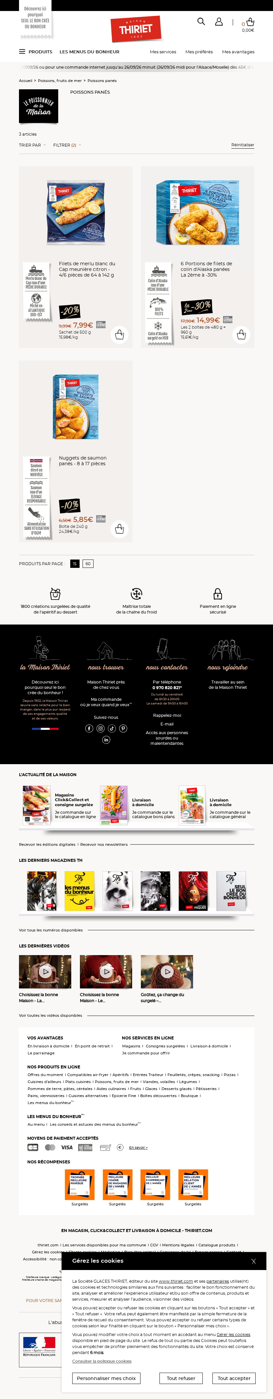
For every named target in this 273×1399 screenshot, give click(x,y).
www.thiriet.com (176, 1281)
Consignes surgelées (165, 1046)
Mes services (163, 51)
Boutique (189, 1095)
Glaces (151, 1088)
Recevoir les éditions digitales (47, 844)
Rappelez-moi (167, 715)
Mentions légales (178, 1245)
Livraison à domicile (209, 1046)
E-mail (166, 723)
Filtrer (64, 145)
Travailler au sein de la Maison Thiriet (228, 685)
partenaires (217, 1281)
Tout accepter (234, 1378)
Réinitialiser (242, 144)
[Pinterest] (123, 728)
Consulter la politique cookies (102, 1361)
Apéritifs (121, 1074)
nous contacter (167, 668)
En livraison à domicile (49, 1046)
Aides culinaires (111, 1088)
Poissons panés (102, 80)
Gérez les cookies (48, 1252)
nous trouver (106, 668)
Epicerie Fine (124, 1095)
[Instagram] (101, 728)
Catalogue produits (216, 1245)
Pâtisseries (206, 1088)
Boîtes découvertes (158, 1095)
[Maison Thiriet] (136, 29)
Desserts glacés (176, 1088)
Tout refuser (181, 1378)
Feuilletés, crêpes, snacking (193, 1074)
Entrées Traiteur (148, 1074)
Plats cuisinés (78, 1081)
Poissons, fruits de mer (60, 80)
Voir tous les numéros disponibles (51, 930)
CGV (154, 1245)
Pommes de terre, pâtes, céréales (60, 1088)
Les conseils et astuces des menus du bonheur (95, 1124)
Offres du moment (45, 1074)
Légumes (188, 1081)
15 (75, 563)
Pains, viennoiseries (46, 1095)
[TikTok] (112, 728)
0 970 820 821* (167, 687)
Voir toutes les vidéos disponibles (50, 1015)
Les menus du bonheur (90, 51)
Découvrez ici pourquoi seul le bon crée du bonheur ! (45, 687)
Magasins (131, 1046)
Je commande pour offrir (146, 1053)
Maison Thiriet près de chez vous (106, 685)
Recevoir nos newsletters (104, 844)
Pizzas (230, 1074)
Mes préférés (199, 51)
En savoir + (138, 1147)
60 (88, 563)
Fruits (135, 1088)
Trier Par (30, 145)
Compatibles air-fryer (88, 1074)
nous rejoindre (228, 668)
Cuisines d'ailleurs (44, 1081)
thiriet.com (48, 1245)
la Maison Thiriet (45, 668)
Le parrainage (41, 1053)
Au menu (36, 1124)
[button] (219, 23)
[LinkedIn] (106, 739)
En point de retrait (92, 1046)
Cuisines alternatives (88, 1095)
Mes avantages (238, 51)
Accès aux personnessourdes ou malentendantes (167, 738)
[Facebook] (89, 728)
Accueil (25, 80)
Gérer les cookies (233, 1334)
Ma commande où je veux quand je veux (106, 702)
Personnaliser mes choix (106, 1378)
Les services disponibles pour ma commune (104, 1245)
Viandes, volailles (159, 1081)
